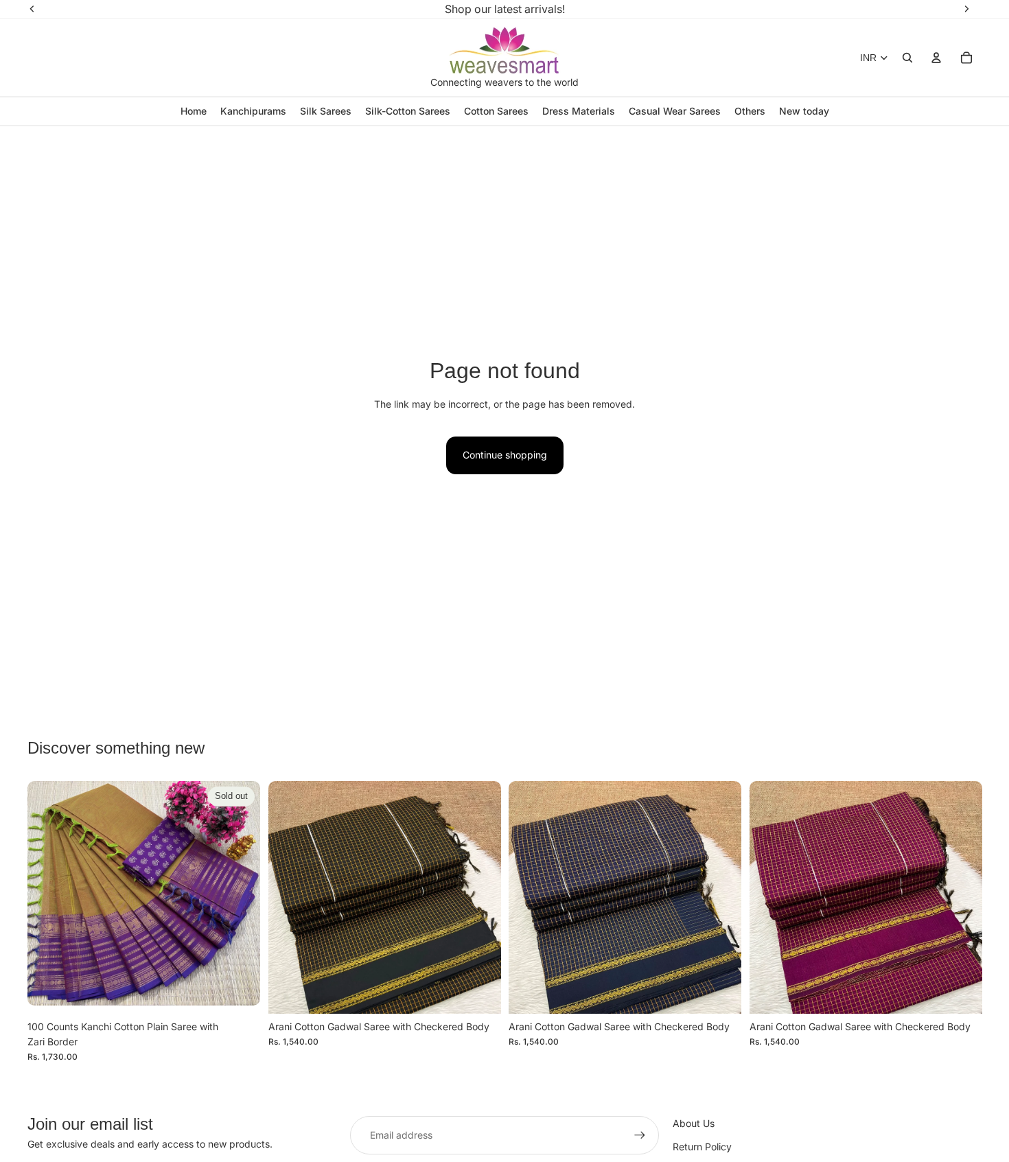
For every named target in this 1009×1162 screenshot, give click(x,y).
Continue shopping (505, 455)
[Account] (936, 58)
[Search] (907, 58)
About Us (694, 1123)
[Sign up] (640, 1135)
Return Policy (702, 1146)
